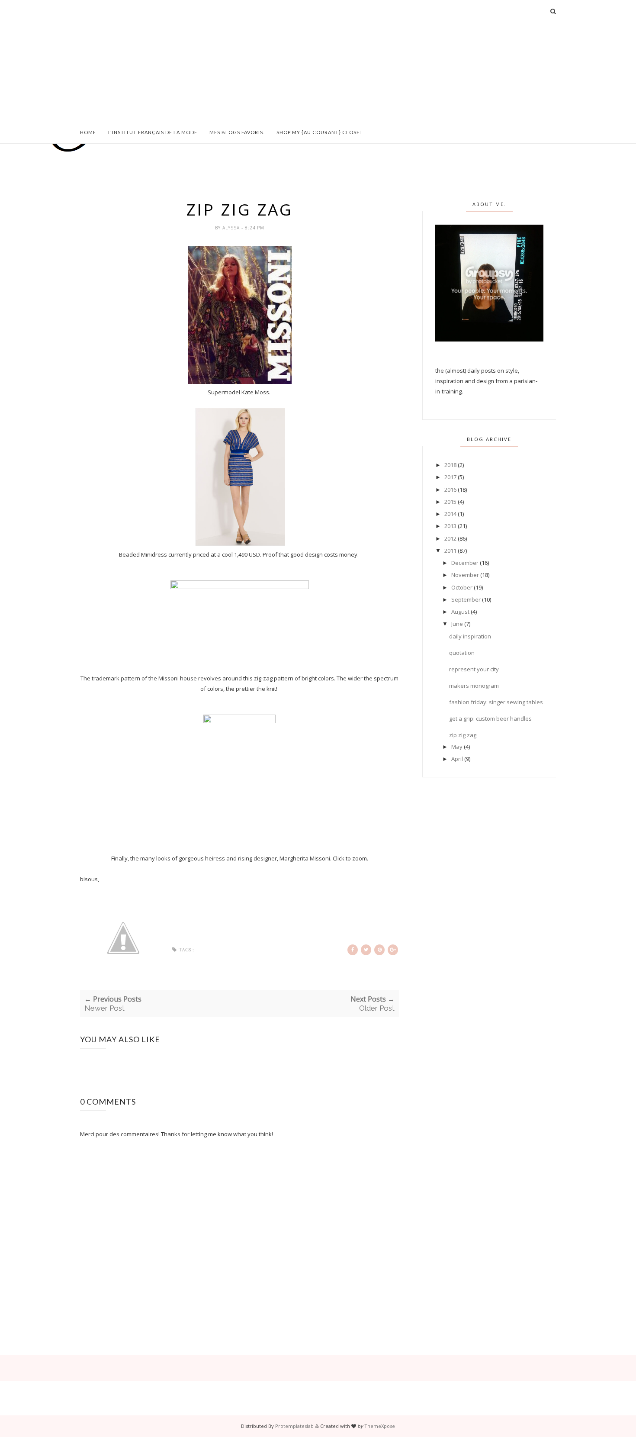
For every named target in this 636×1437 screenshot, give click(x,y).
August (460, 611)
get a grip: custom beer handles (490, 718)
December (465, 563)
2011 (450, 550)
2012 (450, 538)
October (461, 587)
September (466, 599)
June (457, 624)
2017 (450, 477)
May (457, 747)
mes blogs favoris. (236, 132)
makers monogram (474, 686)
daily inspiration (470, 636)
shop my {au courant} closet (319, 132)
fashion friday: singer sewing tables (496, 702)
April (457, 759)
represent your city (474, 669)
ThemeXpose (379, 1426)
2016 (450, 489)
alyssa (231, 228)
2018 (450, 465)
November (465, 575)
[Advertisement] (318, 60)
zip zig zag (462, 735)
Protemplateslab (294, 1426)
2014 (450, 514)
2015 (450, 502)
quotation (462, 653)
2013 (450, 526)
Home (88, 132)
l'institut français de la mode (152, 132)
